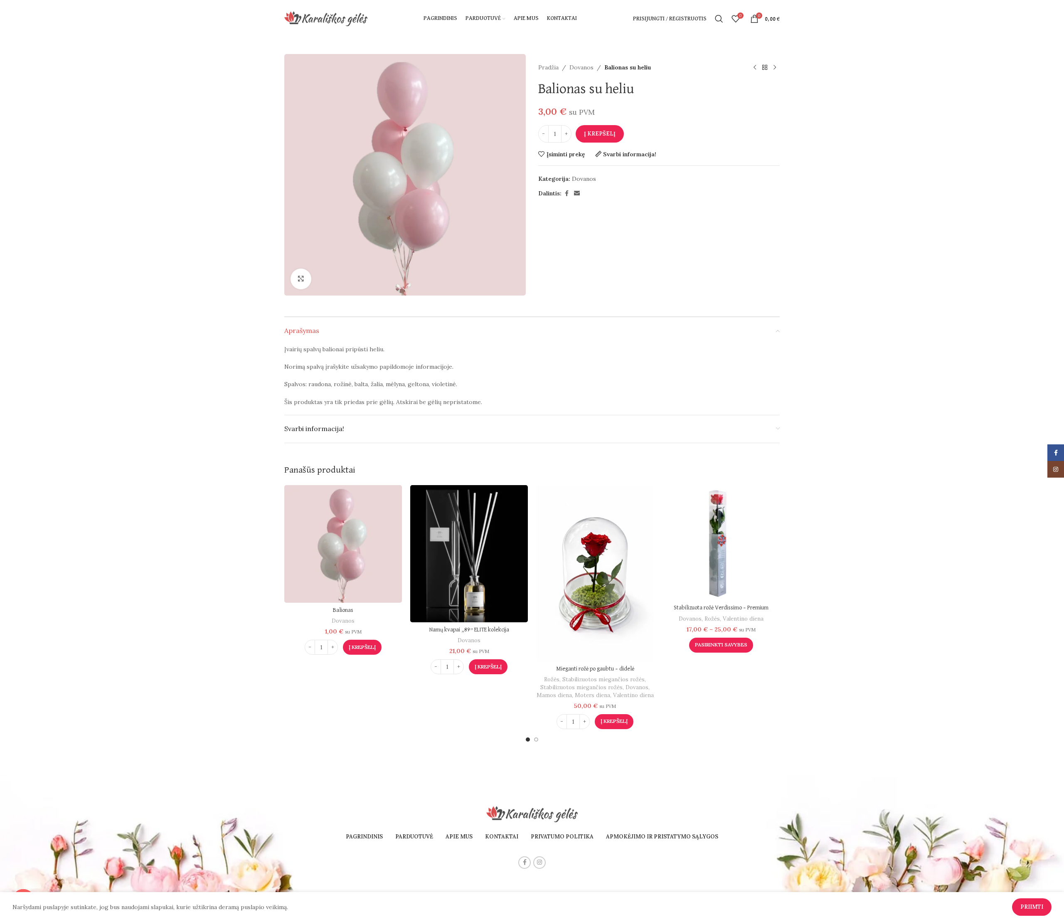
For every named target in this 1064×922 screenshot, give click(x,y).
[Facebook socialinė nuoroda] (566, 193)
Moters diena (592, 695)
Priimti (1031, 906)
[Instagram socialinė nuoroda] (539, 862)
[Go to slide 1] (528, 739)
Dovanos (581, 67)
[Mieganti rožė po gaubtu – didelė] (595, 573)
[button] (362, 647)
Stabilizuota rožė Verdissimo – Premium (721, 608)
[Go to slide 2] (536, 739)
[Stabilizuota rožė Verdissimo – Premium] (721, 543)
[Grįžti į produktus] (765, 67)
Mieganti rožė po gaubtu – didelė (595, 669)
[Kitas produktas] (775, 67)
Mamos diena (554, 695)
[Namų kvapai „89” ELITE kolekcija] (469, 553)
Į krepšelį (600, 133)
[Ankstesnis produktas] (755, 67)
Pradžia (548, 67)
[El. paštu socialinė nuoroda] (576, 193)
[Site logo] (325, 18)
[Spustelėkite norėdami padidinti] (301, 279)
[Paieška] (719, 18)
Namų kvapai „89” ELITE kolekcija (469, 630)
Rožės (551, 679)
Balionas (343, 610)
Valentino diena (633, 695)
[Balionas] (343, 544)
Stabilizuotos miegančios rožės (603, 679)
